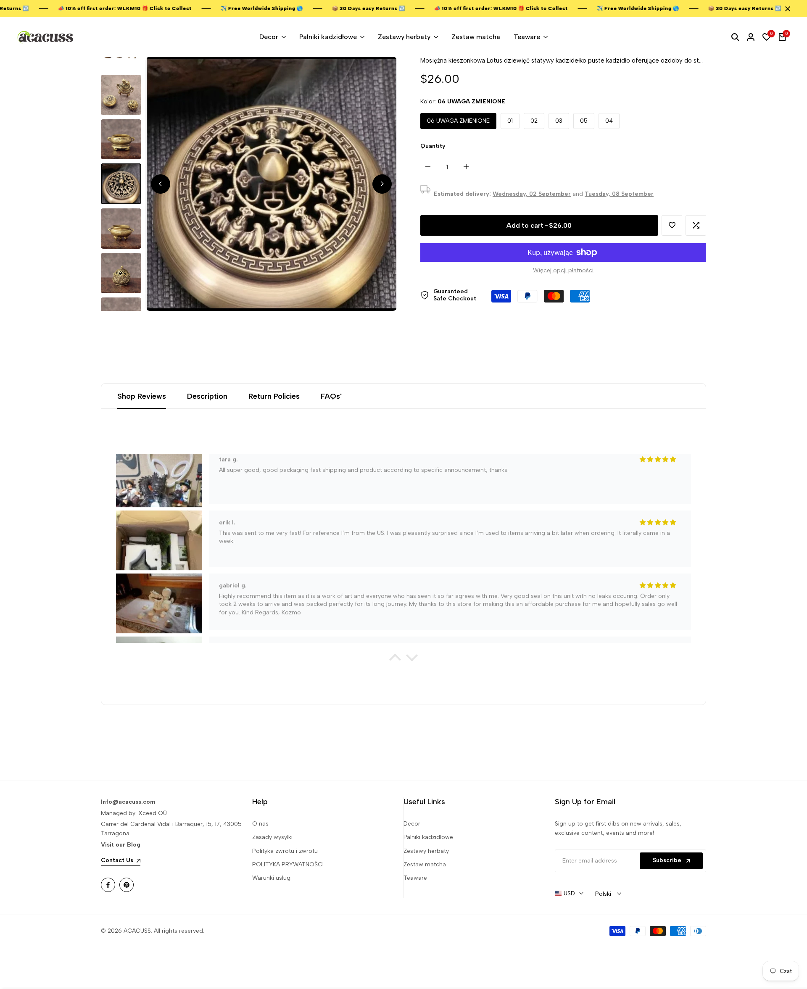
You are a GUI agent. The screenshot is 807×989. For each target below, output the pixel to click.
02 (534, 120)
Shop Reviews (141, 396)
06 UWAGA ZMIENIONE (458, 120)
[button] (672, 225)
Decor (412, 823)
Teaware (415, 877)
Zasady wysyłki (272, 837)
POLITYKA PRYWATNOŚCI (288, 864)
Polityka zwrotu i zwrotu (285, 851)
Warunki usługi (272, 877)
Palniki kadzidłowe (428, 837)
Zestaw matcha (425, 864)
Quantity (433, 146)
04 (609, 120)
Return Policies (274, 396)
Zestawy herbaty (426, 851)
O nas (260, 823)
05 (584, 120)
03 (558, 120)
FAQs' (331, 396)
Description (207, 396)
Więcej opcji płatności (563, 270)
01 (510, 120)
